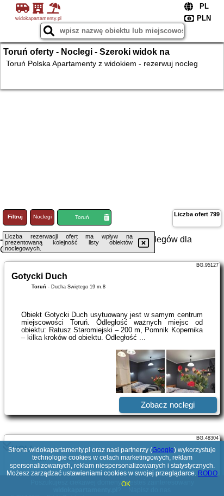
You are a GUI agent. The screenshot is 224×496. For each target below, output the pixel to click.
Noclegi (42, 217)
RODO (207, 473)
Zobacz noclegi (168, 404)
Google (163, 450)
